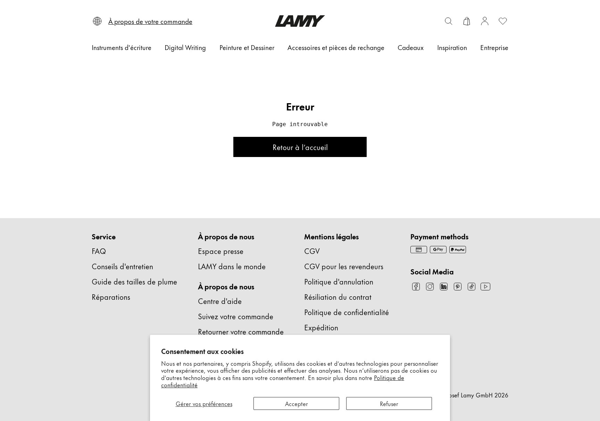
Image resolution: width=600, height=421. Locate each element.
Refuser (389, 403)
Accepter (296, 403)
